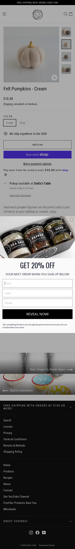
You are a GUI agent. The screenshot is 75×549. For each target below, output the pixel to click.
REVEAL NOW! (37, 314)
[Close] (71, 220)
